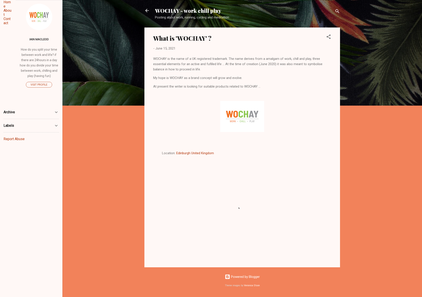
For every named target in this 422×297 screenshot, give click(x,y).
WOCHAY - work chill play (188, 10)
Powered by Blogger (245, 277)
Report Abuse (14, 139)
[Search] (337, 12)
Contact (7, 21)
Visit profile (39, 84)
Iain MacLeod (39, 39)
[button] (328, 37)
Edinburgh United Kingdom (195, 153)
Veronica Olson (252, 285)
